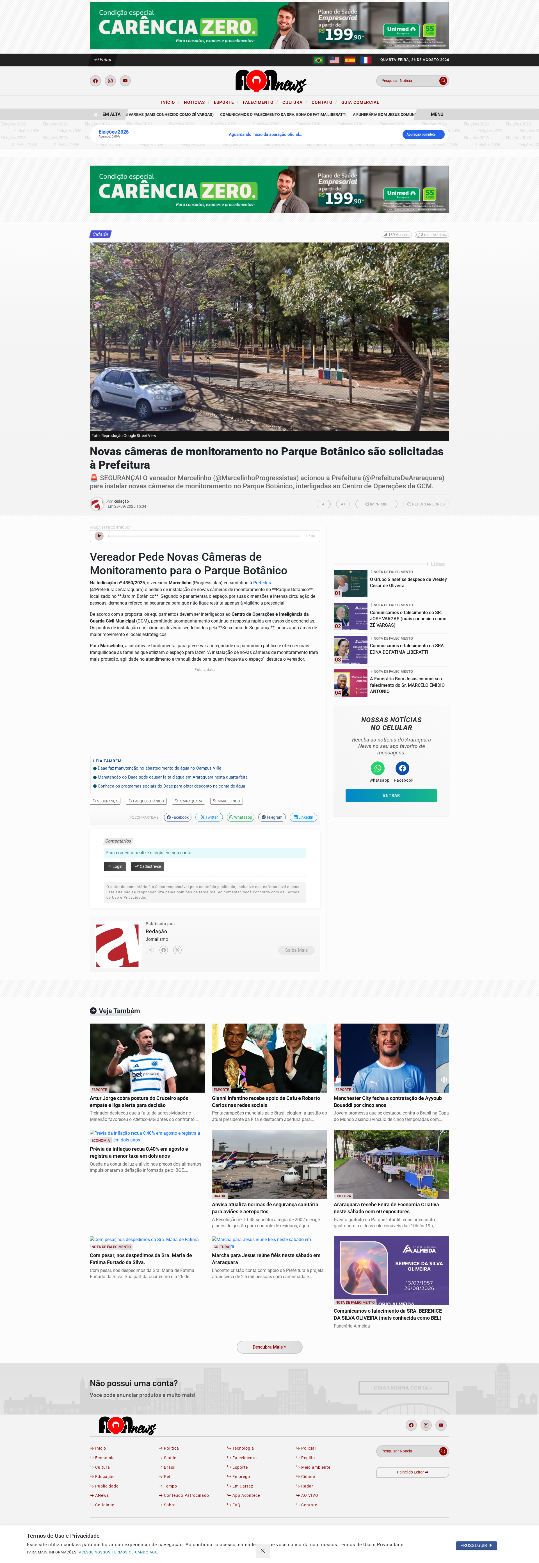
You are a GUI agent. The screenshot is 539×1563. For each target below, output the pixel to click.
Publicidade (106, 1486)
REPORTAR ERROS (428, 504)
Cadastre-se (150, 866)
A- (324, 504)
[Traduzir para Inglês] (334, 60)
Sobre (169, 1505)
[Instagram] (150, 950)
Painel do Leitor (411, 1472)
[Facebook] (163, 950)
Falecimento (260, 102)
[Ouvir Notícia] (99, 536)
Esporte (226, 102)
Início (170, 102)
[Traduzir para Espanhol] (350, 60)
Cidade (307, 1476)
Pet (167, 1476)
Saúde (169, 1458)
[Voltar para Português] (318, 60)
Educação (104, 1476)
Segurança (107, 801)
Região (307, 1458)
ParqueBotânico (148, 801)
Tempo (170, 1486)
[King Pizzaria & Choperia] (269, 25)
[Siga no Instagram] (110, 80)
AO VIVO (309, 1495)
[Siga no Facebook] (95, 80)
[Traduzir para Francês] (366, 60)
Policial (308, 1448)
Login (117, 866)
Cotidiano (104, 1505)
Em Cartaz (242, 1486)
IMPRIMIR (378, 504)
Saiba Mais (296, 950)
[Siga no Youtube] (125, 80)
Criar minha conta (401, 1388)
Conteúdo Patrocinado (186, 1495)
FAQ (236, 1505)
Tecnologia (242, 1448)
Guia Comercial (360, 102)
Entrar (105, 59)
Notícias (197, 102)
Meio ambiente (315, 1467)
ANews (101, 1495)
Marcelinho (228, 801)
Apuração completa (420, 134)
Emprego (240, 1476)
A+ (343, 504)
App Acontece (245, 1495)
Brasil (169, 1467)
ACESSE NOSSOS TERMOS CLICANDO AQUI (119, 1552)
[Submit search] (443, 81)
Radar (306, 1486)
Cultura (294, 102)
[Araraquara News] (269, 80)
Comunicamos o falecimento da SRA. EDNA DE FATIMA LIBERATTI (266, 114)
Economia (104, 1458)
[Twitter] (177, 950)
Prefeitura (263, 582)
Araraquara (190, 801)
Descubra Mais (268, 1347)
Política (171, 1448)
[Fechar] (263, 1551)
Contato (324, 102)
